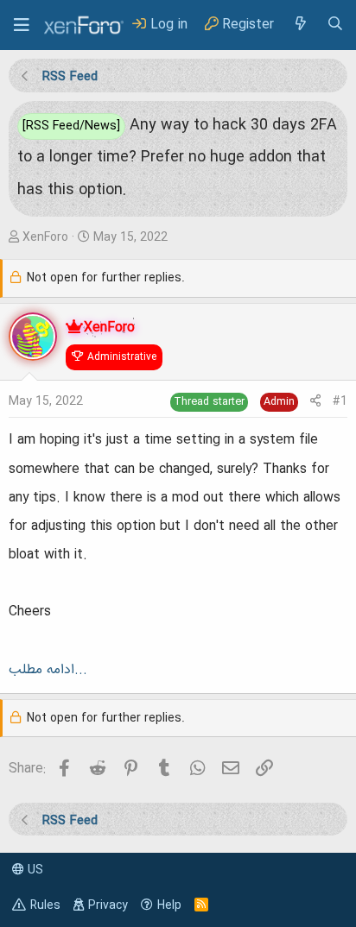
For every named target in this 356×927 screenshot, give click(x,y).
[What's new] (300, 25)
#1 (340, 401)
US (33, 870)
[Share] (315, 402)
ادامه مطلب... (48, 669)
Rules (45, 905)
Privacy (108, 905)
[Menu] (21, 25)
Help (169, 905)
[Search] (335, 25)
